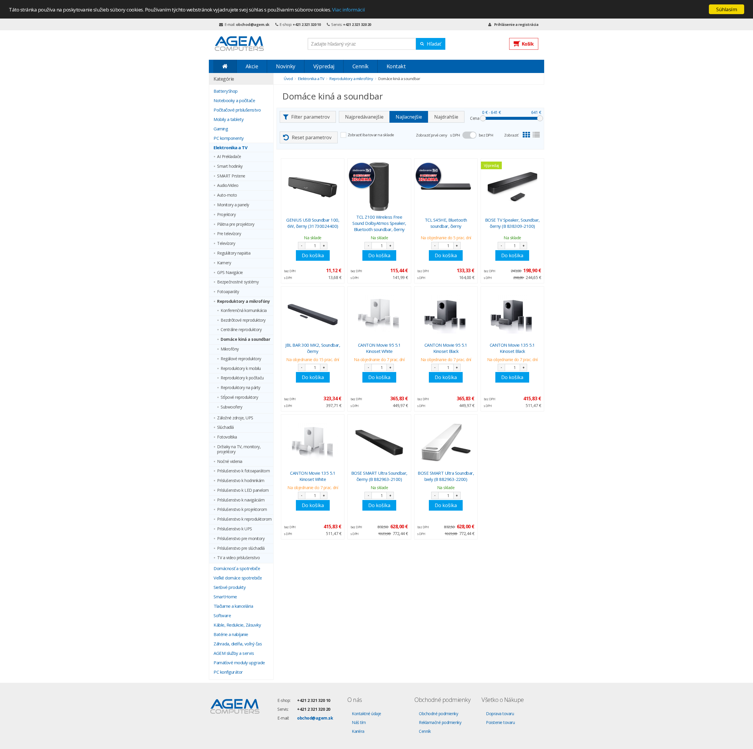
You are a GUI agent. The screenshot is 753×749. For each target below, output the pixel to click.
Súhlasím (726, 9)
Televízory (226, 243)
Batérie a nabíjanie (231, 634)
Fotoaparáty (228, 291)
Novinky (285, 66)
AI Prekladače (229, 156)
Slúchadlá (225, 427)
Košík (528, 44)
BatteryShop (226, 91)
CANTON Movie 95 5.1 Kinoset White (379, 348)
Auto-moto (227, 195)
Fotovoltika (227, 437)
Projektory (226, 214)
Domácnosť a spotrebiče (237, 568)
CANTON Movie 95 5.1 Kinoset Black (445, 348)
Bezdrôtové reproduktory (243, 320)
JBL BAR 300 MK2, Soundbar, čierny (312, 348)
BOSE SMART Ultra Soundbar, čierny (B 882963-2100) (379, 476)
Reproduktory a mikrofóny (243, 301)
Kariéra (358, 731)
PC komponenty (229, 138)
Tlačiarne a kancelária (233, 606)
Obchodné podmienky (438, 713)
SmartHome (225, 596)
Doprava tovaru (500, 713)
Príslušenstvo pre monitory (240, 538)
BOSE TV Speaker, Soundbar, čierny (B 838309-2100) (512, 223)
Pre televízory (229, 233)
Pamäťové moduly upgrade (239, 662)
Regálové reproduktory (241, 358)
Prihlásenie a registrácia (516, 24)
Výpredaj (323, 66)
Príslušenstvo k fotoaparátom (243, 471)
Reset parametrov (311, 137)
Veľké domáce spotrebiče (238, 577)
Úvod (288, 78)
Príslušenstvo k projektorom (242, 509)
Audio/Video (228, 185)
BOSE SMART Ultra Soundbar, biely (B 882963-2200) (446, 476)
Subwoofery (231, 407)
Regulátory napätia (233, 253)
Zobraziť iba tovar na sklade (371, 134)
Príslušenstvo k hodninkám (240, 480)
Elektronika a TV (230, 147)
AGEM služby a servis (234, 653)
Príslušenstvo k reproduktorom (244, 519)
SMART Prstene (231, 176)
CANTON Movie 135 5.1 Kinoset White (312, 476)
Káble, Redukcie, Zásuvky (237, 624)
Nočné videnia (229, 461)
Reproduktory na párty (240, 387)
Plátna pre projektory (235, 224)
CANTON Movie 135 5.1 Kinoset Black (512, 348)
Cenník (360, 66)
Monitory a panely (233, 204)
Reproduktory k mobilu (241, 368)
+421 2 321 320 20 (357, 24)
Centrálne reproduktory (241, 329)
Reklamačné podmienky (440, 722)
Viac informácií (348, 9)
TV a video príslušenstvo (238, 557)
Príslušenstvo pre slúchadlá (241, 548)
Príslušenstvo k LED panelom (243, 490)
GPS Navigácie (230, 272)
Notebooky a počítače (234, 100)
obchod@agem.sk (252, 24)
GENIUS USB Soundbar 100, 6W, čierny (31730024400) (312, 223)
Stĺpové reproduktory (239, 397)
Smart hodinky (230, 166)
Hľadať (434, 44)
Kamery (224, 262)
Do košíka (313, 255)
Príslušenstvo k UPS (234, 529)
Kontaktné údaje (366, 713)
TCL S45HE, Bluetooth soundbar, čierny (446, 223)
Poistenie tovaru (500, 722)
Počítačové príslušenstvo (237, 109)
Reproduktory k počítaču (242, 378)
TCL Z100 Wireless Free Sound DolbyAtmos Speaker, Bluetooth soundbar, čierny (379, 223)
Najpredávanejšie (364, 117)
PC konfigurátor (228, 672)
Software (222, 615)
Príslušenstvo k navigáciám (240, 500)
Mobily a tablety (229, 119)
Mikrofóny (230, 349)
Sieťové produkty (230, 587)
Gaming (221, 128)
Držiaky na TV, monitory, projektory (239, 449)
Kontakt (396, 66)
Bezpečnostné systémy (238, 282)
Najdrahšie (446, 117)
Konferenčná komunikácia (244, 310)
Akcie (252, 66)
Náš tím (359, 722)
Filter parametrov (310, 117)
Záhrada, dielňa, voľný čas (238, 643)
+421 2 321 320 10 (307, 24)
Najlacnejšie (409, 117)
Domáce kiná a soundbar (245, 339)
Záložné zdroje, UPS (235, 418)
